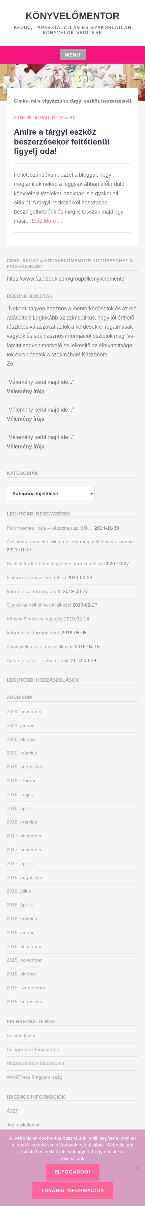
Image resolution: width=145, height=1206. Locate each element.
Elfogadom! (73, 1172)
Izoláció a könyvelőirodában (36, 577)
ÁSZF (13, 1111)
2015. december (24, 946)
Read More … (46, 221)
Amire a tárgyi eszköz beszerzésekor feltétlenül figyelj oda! (62, 141)
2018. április (20, 808)
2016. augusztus (24, 877)
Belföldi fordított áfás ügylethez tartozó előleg (55, 563)
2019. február (21, 780)
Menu (72, 55)
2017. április (20, 863)
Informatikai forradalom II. (34, 591)
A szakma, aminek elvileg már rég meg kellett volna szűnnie (70, 541)
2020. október (21, 739)
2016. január (20, 932)
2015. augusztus (24, 1001)
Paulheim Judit (59, 117)
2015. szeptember (26, 987)
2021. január (20, 725)
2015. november (24, 960)
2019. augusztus (24, 766)
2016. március (22, 918)
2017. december (24, 835)
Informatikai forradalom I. (33, 632)
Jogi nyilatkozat (23, 1124)
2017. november (24, 849)
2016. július (19, 891)
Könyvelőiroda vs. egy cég (35, 618)
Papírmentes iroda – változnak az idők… (50, 528)
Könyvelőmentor (72, 15)
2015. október (21, 974)
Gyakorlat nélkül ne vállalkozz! (39, 605)
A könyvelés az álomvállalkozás (40, 646)
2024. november (24, 711)
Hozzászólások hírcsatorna (35, 1063)
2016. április (20, 904)
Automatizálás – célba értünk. (38, 660)
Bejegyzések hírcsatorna (33, 1049)
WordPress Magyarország (34, 1077)
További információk (72, 1190)
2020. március (22, 752)
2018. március (22, 822)
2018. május (20, 794)
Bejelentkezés (21, 1035)
